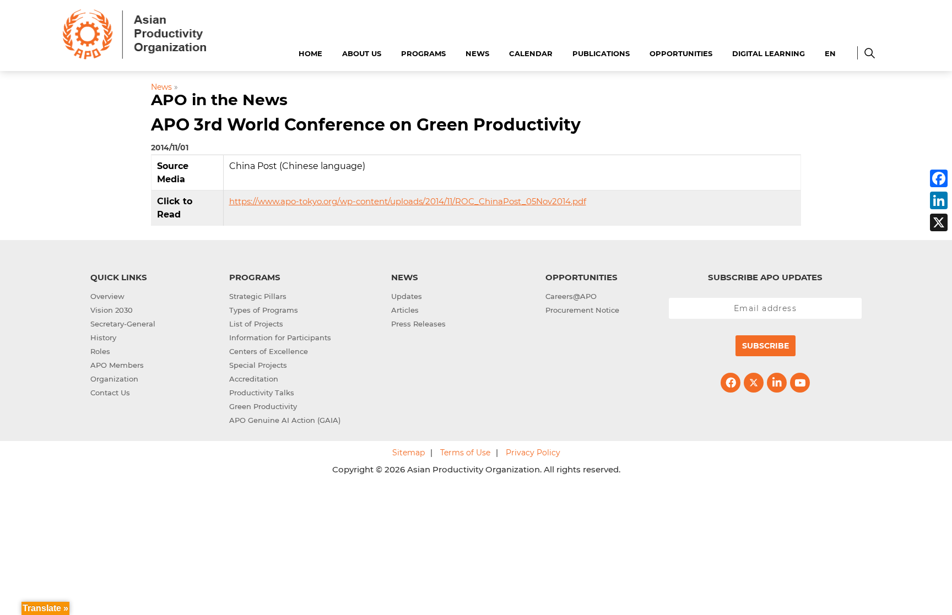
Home (310, 53)
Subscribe (765, 346)
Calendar (531, 53)
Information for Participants (280, 337)
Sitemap (408, 453)
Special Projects (258, 365)
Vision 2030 (111, 310)
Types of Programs (263, 310)
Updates (406, 296)
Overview (107, 296)
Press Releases (418, 323)
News (477, 53)
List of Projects (256, 323)
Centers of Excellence (268, 351)
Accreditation (253, 378)
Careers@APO (571, 296)
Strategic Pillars (257, 296)
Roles (100, 351)
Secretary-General (122, 323)
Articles (405, 310)
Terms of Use (465, 453)
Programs (423, 53)
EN (830, 53)
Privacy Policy (533, 453)
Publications (601, 53)
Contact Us (110, 392)
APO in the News (219, 99)
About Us (361, 53)
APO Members (117, 365)
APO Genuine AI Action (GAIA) (284, 420)
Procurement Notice (582, 310)
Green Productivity (263, 406)
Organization (114, 378)
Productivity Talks (261, 392)
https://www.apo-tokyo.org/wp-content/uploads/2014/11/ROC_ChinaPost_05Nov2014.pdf (407, 201)
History (103, 337)
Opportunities (681, 53)
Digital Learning (768, 53)
